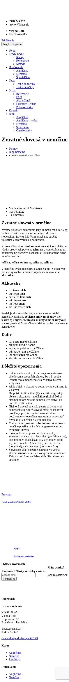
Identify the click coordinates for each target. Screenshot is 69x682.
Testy (12, 80)
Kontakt (13, 110)
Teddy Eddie (16, 53)
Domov (13, 148)
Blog (12, 113)
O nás (12, 90)
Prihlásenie (7, 40)
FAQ (19, 97)
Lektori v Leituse (26, 103)
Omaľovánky (24, 130)
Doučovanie (16, 67)
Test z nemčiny (25, 87)
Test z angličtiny (25, 83)
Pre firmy (14, 659)
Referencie (22, 60)
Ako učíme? (23, 100)
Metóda (20, 63)
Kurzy (20, 57)
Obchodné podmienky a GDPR (19, 638)
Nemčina (21, 73)
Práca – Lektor (24, 107)
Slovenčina (22, 127)
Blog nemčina (17, 151)
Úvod (12, 50)
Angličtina (22, 70)
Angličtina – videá (27, 120)
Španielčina (23, 77)
